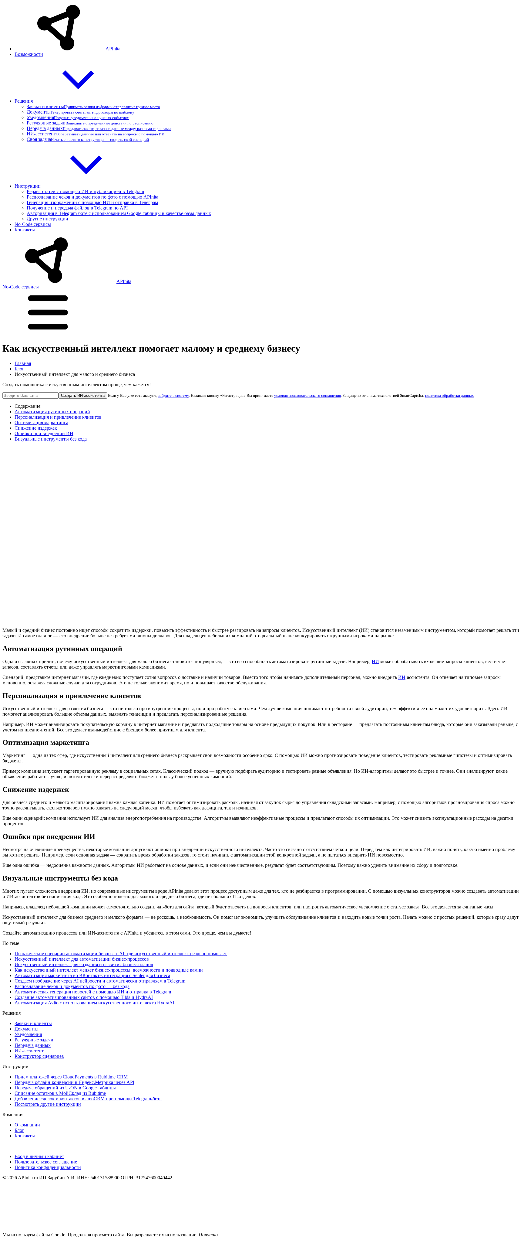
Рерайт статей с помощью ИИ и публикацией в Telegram (85, 191)
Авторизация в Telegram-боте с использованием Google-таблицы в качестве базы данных (119, 213)
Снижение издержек (36, 428)
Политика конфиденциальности (48, 1167)
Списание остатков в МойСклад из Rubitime (60, 1093)
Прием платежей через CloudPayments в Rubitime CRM (71, 1076)
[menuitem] (268, 28)
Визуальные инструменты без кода (51, 438)
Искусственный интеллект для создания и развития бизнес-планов (84, 964)
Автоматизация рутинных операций (52, 411)
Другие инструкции (47, 218)
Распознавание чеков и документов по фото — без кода (72, 986)
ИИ (375, 661)
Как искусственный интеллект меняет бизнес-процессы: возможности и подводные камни (109, 970)
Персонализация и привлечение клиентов (58, 417)
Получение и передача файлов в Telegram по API (77, 207)
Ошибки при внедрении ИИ (44, 433)
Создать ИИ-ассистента (83, 395)
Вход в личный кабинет (39, 1156)
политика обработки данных (449, 395)
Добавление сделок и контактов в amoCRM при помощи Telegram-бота (88, 1098)
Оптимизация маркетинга (41, 422)
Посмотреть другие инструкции (48, 1104)
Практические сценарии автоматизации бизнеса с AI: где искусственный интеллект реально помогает (121, 953)
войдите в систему (173, 395)
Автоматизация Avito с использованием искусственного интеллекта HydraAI (94, 1002)
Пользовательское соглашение (46, 1161)
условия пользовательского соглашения (307, 395)
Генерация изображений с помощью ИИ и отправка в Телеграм (92, 202)
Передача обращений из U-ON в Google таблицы (65, 1087)
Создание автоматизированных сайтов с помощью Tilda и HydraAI (84, 997)
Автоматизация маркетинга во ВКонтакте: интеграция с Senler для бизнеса (92, 975)
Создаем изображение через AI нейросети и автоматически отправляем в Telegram (100, 980)
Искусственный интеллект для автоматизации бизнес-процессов (82, 959)
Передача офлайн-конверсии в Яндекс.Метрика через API (74, 1082)
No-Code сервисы (20, 286)
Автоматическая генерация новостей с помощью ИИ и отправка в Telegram (93, 991)
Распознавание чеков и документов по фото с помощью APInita (92, 196)
